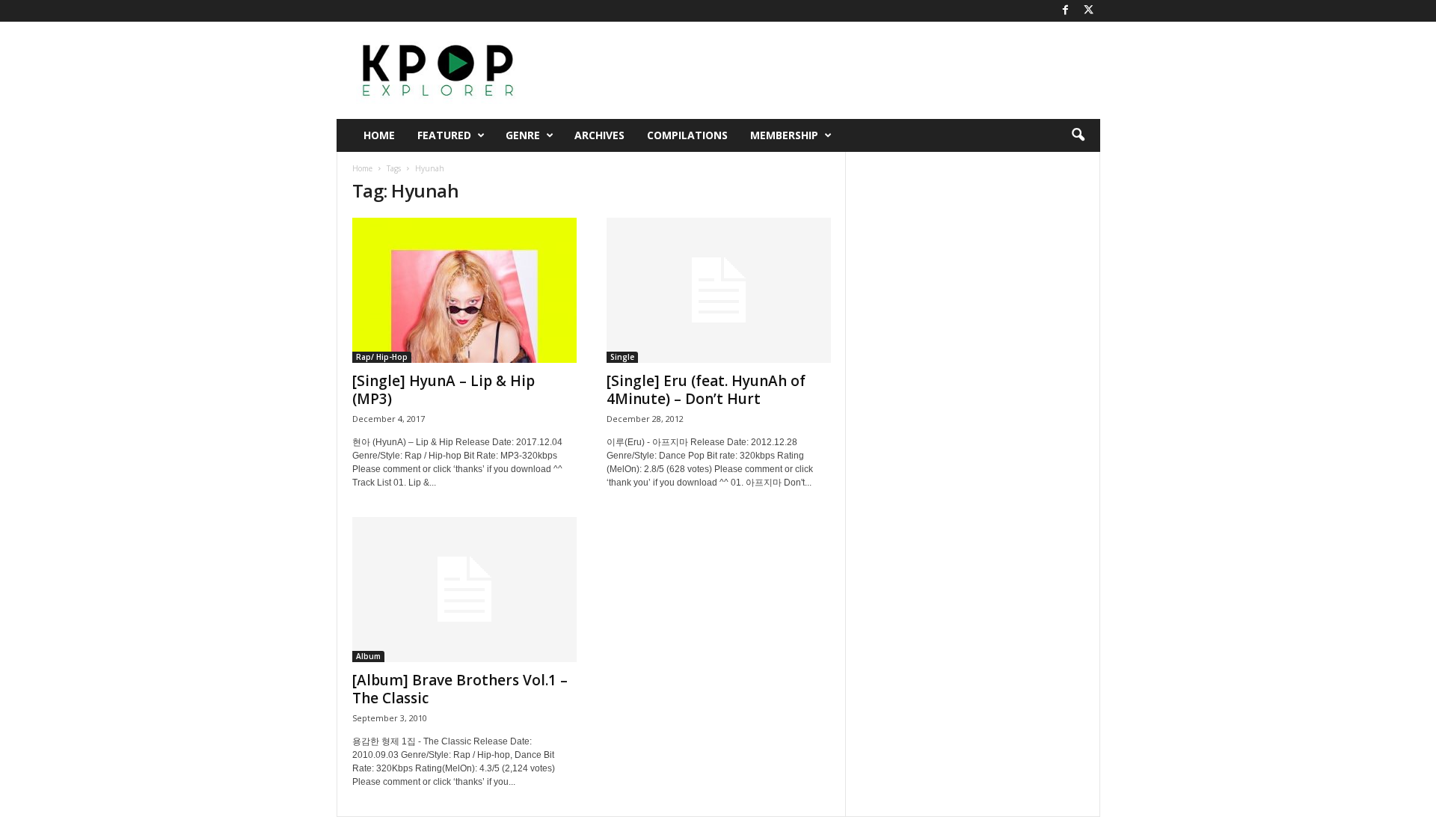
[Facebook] (1066, 11)
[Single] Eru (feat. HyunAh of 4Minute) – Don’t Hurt (706, 389)
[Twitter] (1089, 11)
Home (379, 135)
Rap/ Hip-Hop (382, 357)
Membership (784, 135)
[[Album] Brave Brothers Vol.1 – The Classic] (464, 589)
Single (622, 357)
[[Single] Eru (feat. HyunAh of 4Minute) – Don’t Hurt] (719, 290)
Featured (444, 135)
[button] (1077, 135)
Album (368, 656)
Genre (523, 135)
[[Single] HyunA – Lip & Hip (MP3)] (464, 290)
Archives (599, 135)
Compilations (687, 135)
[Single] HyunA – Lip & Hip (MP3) (443, 389)
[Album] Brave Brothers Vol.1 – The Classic (460, 689)
